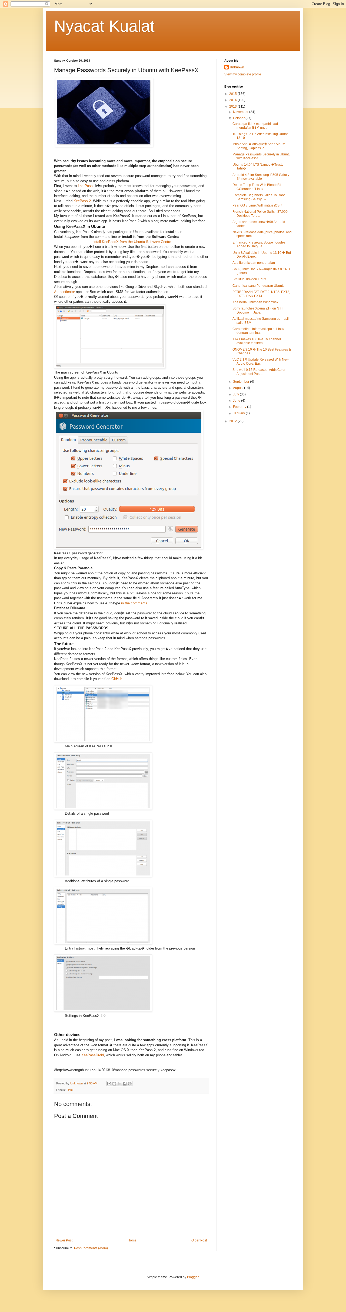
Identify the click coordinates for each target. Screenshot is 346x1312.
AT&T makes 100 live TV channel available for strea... (256, 341)
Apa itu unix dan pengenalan (253, 263)
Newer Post (63, 1240)
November (241, 112)
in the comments (134, 603)
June (237, 400)
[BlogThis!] (114, 1083)
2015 (233, 94)
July (236, 394)
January (239, 413)
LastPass (85, 186)
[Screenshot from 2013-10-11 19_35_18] (103, 943)
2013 (233, 106)
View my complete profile (242, 74)
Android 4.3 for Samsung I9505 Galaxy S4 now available (260, 177)
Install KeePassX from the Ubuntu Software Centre (131, 242)
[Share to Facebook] (124, 1083)
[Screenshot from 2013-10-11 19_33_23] (103, 741)
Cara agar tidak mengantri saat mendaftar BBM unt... (255, 125)
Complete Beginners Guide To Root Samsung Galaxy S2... (258, 197)
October (239, 118)
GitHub (116, 679)
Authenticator (64, 292)
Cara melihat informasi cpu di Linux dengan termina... (258, 331)
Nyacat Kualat (104, 26)
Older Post (199, 1240)
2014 (233, 100)
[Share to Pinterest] (129, 1083)
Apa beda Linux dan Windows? (255, 302)
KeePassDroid (92, 1055)
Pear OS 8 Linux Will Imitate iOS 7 (257, 205)
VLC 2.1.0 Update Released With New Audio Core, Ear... (260, 361)
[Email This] (109, 1083)
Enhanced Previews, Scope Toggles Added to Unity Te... (258, 244)
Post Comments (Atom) (91, 1248)
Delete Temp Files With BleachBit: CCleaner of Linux (257, 187)
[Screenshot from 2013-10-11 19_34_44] (103, 876)
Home (132, 1240)
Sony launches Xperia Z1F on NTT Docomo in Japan (257, 310)
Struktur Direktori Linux (249, 279)
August (238, 388)
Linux (70, 1089)
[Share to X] (119, 1083)
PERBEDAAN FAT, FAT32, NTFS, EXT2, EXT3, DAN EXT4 (261, 294)
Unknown (237, 67)
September (241, 382)
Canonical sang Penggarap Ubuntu (258, 286)
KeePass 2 (82, 201)
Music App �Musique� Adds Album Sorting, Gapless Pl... (258, 146)
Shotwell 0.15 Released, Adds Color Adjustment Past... (258, 371)
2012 (233, 421)
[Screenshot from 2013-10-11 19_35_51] (103, 1010)
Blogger (192, 1277)
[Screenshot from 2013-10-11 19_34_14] (103, 809)
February (240, 407)
